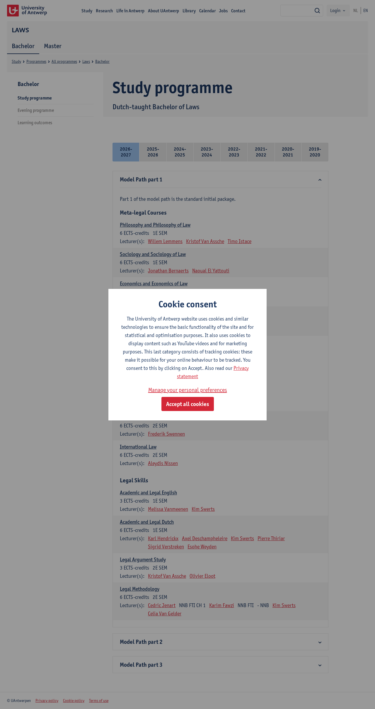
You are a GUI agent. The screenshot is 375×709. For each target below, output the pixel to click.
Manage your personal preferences (187, 389)
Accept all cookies (187, 403)
